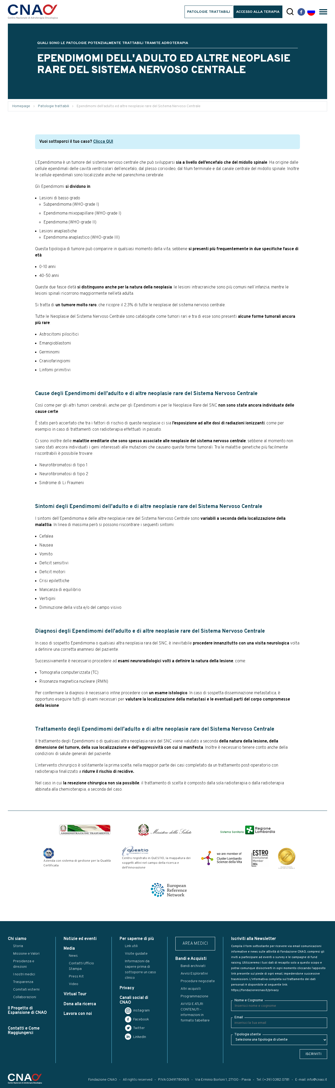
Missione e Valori (26, 954)
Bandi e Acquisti (190, 958)
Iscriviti (313, 1054)
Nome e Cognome (248, 1000)
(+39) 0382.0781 (276, 1080)
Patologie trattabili (208, 12)
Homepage (21, 106)
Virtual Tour (75, 994)
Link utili (131, 946)
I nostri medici (24, 974)
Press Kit (76, 976)
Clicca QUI (103, 141)
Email (238, 1017)
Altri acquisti (191, 989)
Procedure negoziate (198, 981)
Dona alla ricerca (80, 1004)
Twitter (138, 1028)
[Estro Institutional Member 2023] (260, 858)
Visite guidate (136, 954)
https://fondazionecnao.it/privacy (255, 990)
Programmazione (194, 996)
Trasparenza (23, 982)
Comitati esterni (26, 989)
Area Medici (195, 943)
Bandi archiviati (193, 966)
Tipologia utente (247, 1034)
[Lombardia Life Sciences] (221, 858)
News (73, 956)
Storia (18, 946)
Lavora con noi (78, 1013)
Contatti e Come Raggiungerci (24, 1031)
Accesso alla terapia (258, 12)
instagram (141, 1010)
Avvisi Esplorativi (194, 973)
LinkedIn (139, 1037)
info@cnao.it (317, 1080)
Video (73, 984)
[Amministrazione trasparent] (85, 830)
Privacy (127, 988)
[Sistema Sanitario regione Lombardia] (247, 830)
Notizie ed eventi (80, 939)
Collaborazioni (24, 997)
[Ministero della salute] (165, 829)
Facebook (140, 1019)
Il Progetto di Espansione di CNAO (27, 1010)
